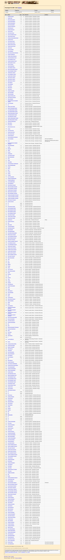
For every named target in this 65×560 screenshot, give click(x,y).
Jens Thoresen (10, 269)
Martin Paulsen (10, 527)
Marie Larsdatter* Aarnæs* (12, 254)
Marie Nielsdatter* (11, 500)
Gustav (9, 128)
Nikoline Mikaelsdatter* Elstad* (13, 118)
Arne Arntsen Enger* (11, 41)
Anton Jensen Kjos (11, 133)
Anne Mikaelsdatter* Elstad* (12, 109)
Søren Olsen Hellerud (11, 299)
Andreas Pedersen (11, 431)
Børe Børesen (10, 360)
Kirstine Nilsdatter (11, 497)
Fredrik (9, 171)
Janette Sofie (10, 18)
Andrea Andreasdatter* (11, 434)
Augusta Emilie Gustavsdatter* (13, 365)
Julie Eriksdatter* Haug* (12, 381)
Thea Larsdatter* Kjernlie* (12, 456)
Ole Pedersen (10, 290)
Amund (9, 173)
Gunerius (9, 274)
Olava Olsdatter (10, 99)
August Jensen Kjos (11, 132)
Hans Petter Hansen (11, 538)
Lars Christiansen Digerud (12, 236)
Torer (9, 259)
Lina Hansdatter (10, 103)
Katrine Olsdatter (10, 300)
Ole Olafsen (10, 466)
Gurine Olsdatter (10, 138)
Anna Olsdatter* (10, 51)
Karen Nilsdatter (10, 292)
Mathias (9, 264)
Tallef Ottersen (10, 348)
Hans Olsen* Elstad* (11, 214)
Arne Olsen (10, 467)
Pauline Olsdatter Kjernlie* (12, 444)
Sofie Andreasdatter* (11, 24)
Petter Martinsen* (11, 533)
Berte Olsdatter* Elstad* (12, 211)
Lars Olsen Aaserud (11, 320)
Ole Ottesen (10, 89)
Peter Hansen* (10, 510)
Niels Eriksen (10, 495)
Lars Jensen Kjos (11, 130)
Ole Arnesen (10, 47)
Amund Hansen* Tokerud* (12, 489)
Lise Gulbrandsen (11, 543)
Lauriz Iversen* (10, 426)
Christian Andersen (11, 525)
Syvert (9, 294)
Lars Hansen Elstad (11, 155)
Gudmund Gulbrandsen (12, 121)
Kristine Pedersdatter (11, 285)
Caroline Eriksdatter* (11, 462)
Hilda (9, 330)
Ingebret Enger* (10, 39)
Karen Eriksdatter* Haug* (12, 378)
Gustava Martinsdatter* (11, 532)
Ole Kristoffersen (10, 183)
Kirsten (9, 406)
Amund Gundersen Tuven (12, 57)
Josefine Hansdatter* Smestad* (13, 198)
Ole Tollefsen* (10, 355)
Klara (9, 140)
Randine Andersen (11, 221)
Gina (8, 170)
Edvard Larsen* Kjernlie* (12, 451)
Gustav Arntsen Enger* (11, 46)
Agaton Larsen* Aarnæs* (12, 247)
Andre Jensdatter (11, 49)
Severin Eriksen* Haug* (12, 385)
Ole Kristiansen (10, 284)
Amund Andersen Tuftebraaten (13, 163)
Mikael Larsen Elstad (11, 106)
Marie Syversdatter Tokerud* (12, 484)
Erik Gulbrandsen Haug (12, 373)
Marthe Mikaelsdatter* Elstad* (13, 113)
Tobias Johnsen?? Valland (12, 469)
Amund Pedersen (11, 135)
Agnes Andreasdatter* (11, 21)
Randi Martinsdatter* (11, 535)
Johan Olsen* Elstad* (11, 218)
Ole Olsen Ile (10, 219)
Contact (12, 556)
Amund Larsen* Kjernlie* (12, 449)
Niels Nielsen (10, 335)
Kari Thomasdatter (11, 176)
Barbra (9, 341)
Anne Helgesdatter (11, 145)
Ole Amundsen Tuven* (11, 62)
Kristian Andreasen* (11, 29)
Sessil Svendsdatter (11, 424)
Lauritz (9, 147)
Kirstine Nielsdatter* (11, 499)
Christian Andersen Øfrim (12, 343)
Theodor (9, 175)
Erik (8, 411)
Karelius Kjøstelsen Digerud (12, 477)
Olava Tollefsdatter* (11, 353)
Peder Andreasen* (11, 441)
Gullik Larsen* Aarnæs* (12, 246)
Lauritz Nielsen (10, 297)
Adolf (9, 295)
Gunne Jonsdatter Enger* (12, 34)
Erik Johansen (10, 457)
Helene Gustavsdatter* (11, 370)
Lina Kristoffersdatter (11, 181)
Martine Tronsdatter (11, 347)
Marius (9, 168)
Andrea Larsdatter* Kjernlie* (12, 454)
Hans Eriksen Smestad (12, 185)
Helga (9, 289)
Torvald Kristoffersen (11, 180)
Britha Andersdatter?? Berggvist (13, 327)
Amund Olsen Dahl (11, 479)
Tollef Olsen (10, 350)
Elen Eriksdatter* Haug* (12, 380)
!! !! (8, 203)
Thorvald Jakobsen (11, 226)
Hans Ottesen (10, 82)
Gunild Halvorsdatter (11, 345)
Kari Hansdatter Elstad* (12, 208)
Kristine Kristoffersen (11, 54)
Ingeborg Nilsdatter (11, 459)
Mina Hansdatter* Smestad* (12, 193)
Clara (9, 287)
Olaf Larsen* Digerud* (11, 239)
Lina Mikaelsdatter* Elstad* (12, 114)
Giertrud (9, 408)
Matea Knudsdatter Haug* (12, 375)
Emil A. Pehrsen (10, 64)
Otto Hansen (10, 87)
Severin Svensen (11, 201)
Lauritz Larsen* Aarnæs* (12, 251)
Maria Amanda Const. (11, 126)
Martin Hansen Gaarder (12, 234)
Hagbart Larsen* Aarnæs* (12, 249)
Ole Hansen (10, 85)
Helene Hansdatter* (11, 512)
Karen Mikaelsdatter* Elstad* (12, 111)
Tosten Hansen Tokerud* (12, 494)
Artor (8, 325)
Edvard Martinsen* (11, 537)
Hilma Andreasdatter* (11, 19)
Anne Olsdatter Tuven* (11, 59)
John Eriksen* (10, 464)
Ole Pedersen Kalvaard (12, 97)
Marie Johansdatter (11, 257)
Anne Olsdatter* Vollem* (12, 74)
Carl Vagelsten (10, 305)
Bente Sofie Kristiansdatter (12, 317)
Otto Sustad (10, 224)
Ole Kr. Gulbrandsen (11, 540)
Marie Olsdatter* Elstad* (12, 209)
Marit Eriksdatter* (11, 401)
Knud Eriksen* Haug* (11, 383)
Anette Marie (10, 153)
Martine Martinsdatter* (11, 530)
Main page (6, 556)
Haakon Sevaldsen (11, 522)
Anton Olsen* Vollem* (11, 79)
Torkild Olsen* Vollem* (11, 72)
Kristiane (9, 282)
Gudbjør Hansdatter (11, 472)
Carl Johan (10, 332)
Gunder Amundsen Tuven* (12, 61)
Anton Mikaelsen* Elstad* (12, 116)
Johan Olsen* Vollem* (11, 77)
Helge (9, 150)
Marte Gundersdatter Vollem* (13, 69)
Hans (9, 158)
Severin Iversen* (10, 428)
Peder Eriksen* (10, 398)
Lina (8, 261)
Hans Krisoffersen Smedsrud (13, 137)
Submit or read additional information (11, 552)
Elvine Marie (10, 124)
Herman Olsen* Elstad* (12, 216)
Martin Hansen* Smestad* (12, 191)
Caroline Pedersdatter (11, 421)
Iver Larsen (10, 423)
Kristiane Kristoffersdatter (12, 178)
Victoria (20, 7)
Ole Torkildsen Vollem (11, 67)
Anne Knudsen (10, 388)
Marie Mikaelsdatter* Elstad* (12, 119)
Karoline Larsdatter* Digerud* (13, 241)
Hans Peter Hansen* (11, 515)
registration (23, 552)
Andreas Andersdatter (11, 322)
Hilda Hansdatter (11, 94)
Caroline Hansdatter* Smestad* (13, 196)
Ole (8, 358)
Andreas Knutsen (11, 16)
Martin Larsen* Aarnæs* (12, 252)
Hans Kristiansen (11, 507)
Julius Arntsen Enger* (11, 36)
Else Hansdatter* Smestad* (12, 188)
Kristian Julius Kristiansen (12, 56)
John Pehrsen (10, 403)
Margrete (9, 148)
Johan (9, 160)
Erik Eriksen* (10, 461)
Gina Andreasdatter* (11, 439)
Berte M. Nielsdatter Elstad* (12, 108)
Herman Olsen (10, 542)
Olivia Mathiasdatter (11, 231)
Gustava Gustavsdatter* (12, 368)
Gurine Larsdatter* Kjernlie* (12, 446)
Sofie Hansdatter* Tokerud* (12, 492)
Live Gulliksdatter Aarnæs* (12, 244)
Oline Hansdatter (11, 92)
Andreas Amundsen (11, 504)
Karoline (9, 277)
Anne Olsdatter (10, 84)
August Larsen (10, 386)
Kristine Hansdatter (11, 90)
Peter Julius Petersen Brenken (13, 52)
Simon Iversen (10, 31)
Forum (28, 552)
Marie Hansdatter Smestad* (12, 186)
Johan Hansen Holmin (11, 517)
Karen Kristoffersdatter (11, 165)
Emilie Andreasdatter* (11, 23)
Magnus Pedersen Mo (11, 95)
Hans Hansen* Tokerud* (12, 487)
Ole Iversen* (10, 429)
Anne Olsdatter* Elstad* (12, 213)
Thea (9, 279)
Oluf (8, 223)
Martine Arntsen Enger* (12, 44)
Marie (9, 262)
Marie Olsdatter (10, 520)
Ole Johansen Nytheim (12, 390)
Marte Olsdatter (10, 229)
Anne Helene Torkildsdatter (12, 363)
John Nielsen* (10, 502)
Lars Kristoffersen (11, 339)
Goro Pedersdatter (11, 352)
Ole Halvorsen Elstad (11, 206)
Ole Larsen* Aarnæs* (11, 256)
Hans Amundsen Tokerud (12, 482)
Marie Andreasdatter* (11, 436)
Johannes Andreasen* (11, 26)
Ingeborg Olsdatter (11, 396)
